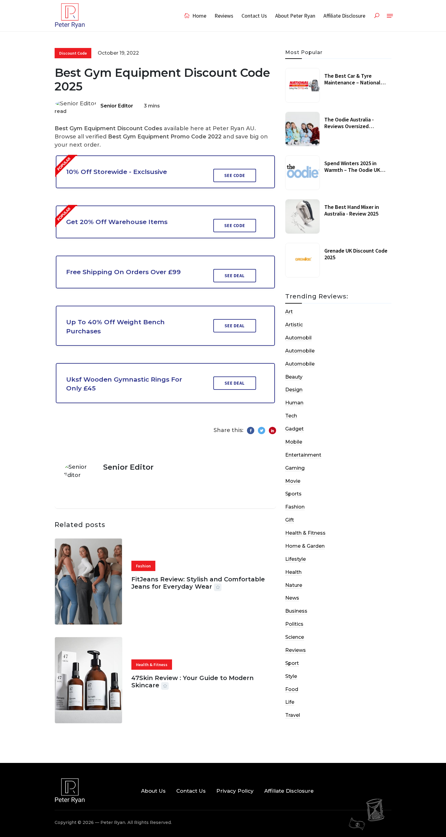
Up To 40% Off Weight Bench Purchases (115, 326)
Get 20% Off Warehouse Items (116, 222)
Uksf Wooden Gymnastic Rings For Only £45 (124, 384)
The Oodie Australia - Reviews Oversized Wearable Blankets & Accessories (349, 129)
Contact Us (254, 15)
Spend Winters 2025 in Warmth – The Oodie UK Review (352, 170)
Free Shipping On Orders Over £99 (123, 272)
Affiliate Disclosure (344, 15)
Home (198, 15)
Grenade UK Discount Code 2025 (355, 254)
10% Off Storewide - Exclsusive (116, 171)
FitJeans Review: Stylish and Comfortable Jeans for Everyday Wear (198, 583)
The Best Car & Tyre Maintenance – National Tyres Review (352, 82)
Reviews (224, 15)
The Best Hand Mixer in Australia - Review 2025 (351, 210)
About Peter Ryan (295, 15)
